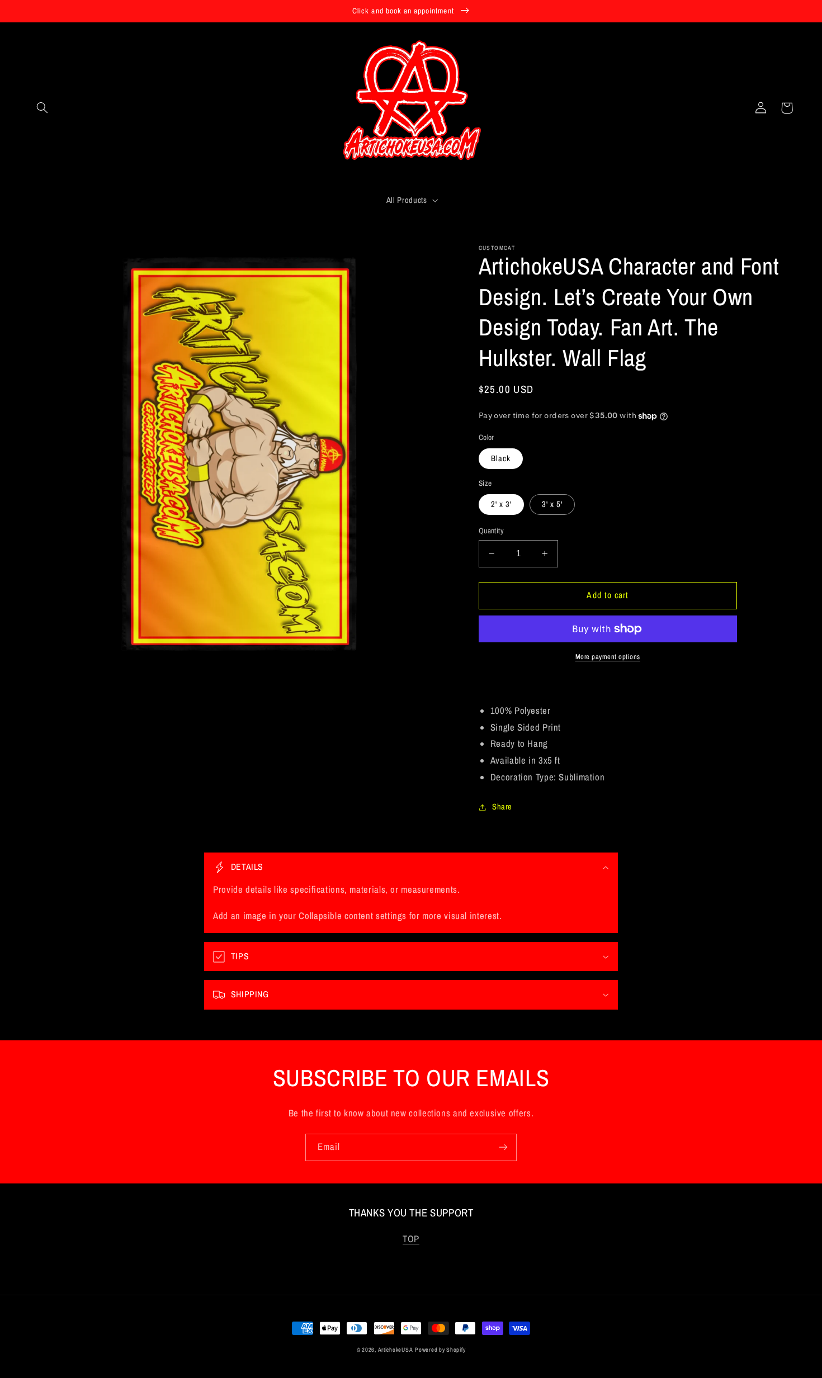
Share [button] (502, 806)
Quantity (491, 530)
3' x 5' (552, 504)
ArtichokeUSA (395, 1349)
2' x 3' (501, 504)
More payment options (608, 656)
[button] (42, 108)
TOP (411, 1239)
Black (501, 458)
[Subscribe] (503, 1147)
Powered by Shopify (440, 1349)
